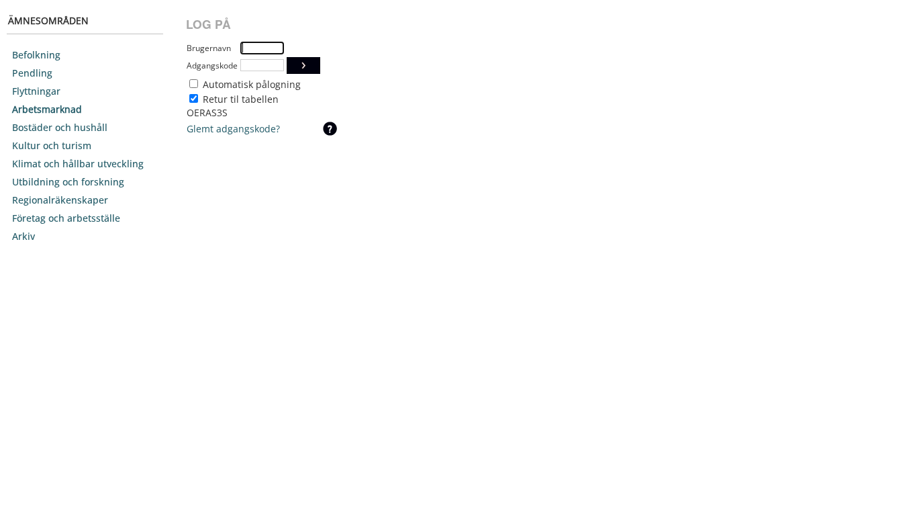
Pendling (32, 73)
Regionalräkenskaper (60, 200)
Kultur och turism (51, 145)
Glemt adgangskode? (233, 128)
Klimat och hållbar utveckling (78, 163)
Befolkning (36, 54)
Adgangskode (212, 65)
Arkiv (23, 236)
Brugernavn (209, 48)
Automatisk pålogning (252, 84)
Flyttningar (36, 91)
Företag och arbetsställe (66, 218)
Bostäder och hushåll (59, 127)
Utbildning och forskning (68, 181)
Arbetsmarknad (47, 109)
